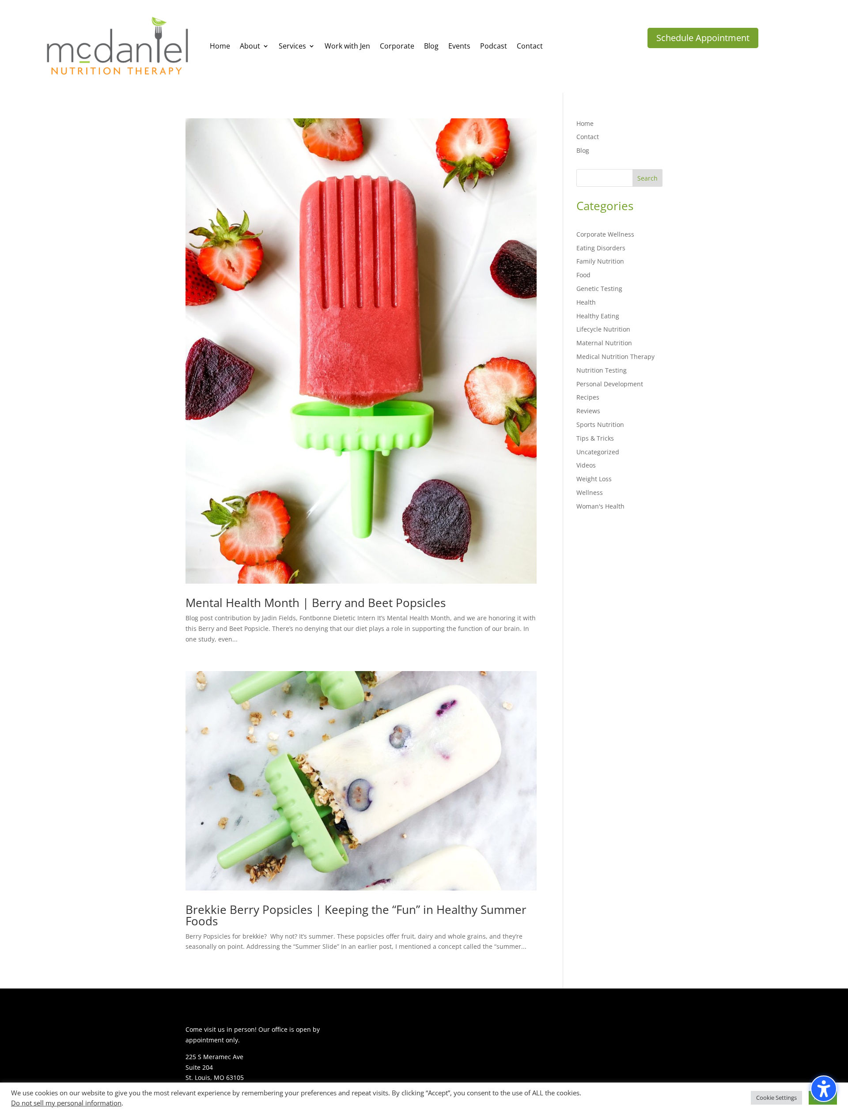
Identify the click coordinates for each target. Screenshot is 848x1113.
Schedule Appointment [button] (703, 38)
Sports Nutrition (600, 424)
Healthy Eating (597, 316)
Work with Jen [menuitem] (347, 46)
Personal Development (609, 384)
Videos (586, 465)
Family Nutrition (600, 261)
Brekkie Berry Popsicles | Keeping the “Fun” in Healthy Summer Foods (356, 915)
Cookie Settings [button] (776, 1098)
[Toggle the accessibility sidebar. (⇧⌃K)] (823, 1088)
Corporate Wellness (605, 234)
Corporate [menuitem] (397, 46)
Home (585, 123)
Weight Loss (594, 479)
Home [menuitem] (220, 46)
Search (647, 178)
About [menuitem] (250, 46)
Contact (587, 136)
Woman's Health (600, 506)
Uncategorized (597, 452)
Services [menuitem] (292, 46)
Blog (582, 150)
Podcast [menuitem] (493, 46)
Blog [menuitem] (431, 46)
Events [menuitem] (459, 46)
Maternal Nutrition (604, 343)
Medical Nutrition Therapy (615, 356)
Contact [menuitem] (530, 46)
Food (583, 275)
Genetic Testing (599, 288)
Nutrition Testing (601, 370)
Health (586, 302)
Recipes (587, 397)
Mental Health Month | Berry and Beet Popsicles (316, 603)
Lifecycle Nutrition (603, 329)
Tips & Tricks (595, 438)
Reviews (588, 411)
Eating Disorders (600, 248)
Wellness (589, 492)
